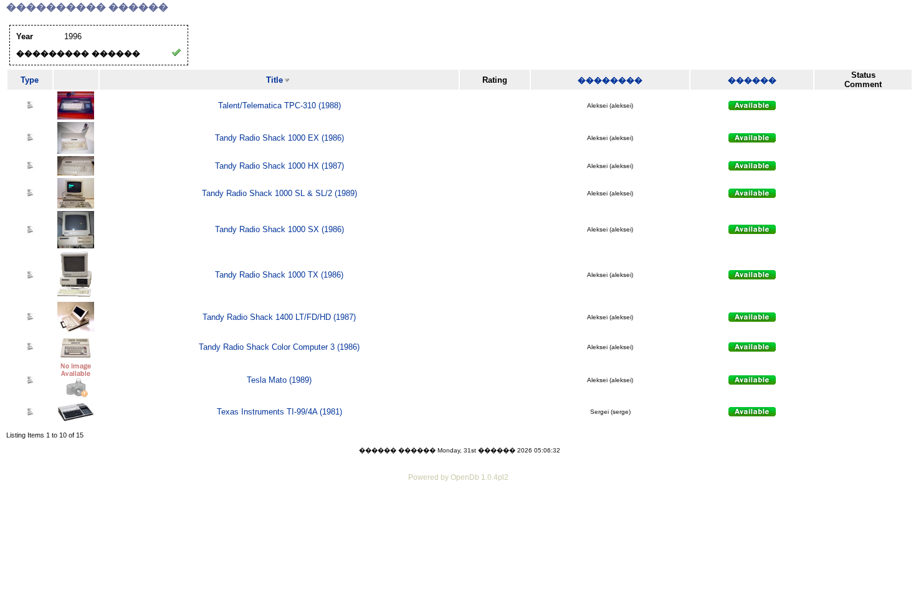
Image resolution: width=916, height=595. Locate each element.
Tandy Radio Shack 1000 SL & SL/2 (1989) (279, 193)
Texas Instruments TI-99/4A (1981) (279, 411)
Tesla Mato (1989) (279, 380)
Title (274, 80)
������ (752, 80)
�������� (610, 80)
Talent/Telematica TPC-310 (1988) (279, 105)
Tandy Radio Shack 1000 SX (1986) (279, 229)
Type (30, 80)
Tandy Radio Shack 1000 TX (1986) (279, 274)
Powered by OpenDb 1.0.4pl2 (458, 477)
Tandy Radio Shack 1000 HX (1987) (279, 166)
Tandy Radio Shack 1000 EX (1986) (279, 138)
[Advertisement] (458, 518)
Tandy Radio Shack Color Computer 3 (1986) (279, 347)
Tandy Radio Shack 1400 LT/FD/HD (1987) (279, 317)
